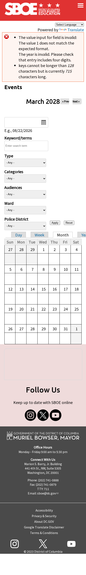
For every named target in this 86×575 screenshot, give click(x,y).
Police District (16, 219)
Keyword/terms (18, 137)
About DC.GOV (44, 521)
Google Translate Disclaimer (44, 527)
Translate (75, 29)
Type (8, 155)
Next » (76, 101)
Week (39, 234)
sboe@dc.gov (46, 493)
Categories (13, 171)
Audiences (13, 187)
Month (63, 234)
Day (18, 234)
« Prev (65, 101)
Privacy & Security (44, 516)
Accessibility (44, 510)
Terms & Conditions (44, 533)
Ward (9, 203)
